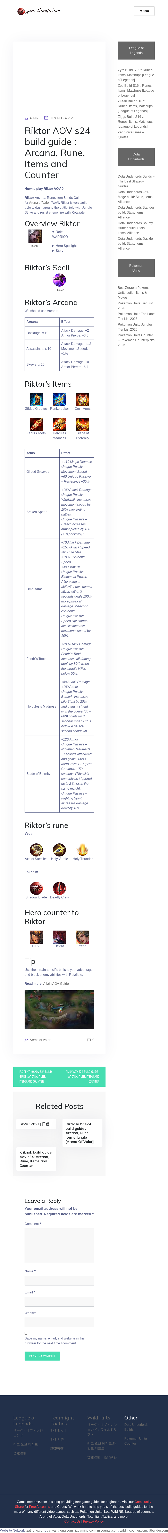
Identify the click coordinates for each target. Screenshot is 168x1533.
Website (30, 1313)
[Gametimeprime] (39, 11)
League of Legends (24, 1421)
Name (30, 1271)
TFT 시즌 (57, 1439)
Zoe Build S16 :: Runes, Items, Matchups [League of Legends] (136, 90)
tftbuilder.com (158, 1530)
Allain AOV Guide (56, 983)
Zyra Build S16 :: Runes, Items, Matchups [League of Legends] (136, 75)
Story (59, 250)
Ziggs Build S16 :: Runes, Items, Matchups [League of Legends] (135, 121)
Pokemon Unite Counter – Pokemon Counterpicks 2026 (136, 340)
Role (59, 232)
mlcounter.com (107, 1530)
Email (30, 1292)
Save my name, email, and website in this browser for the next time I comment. (55, 1341)
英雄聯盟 (19, 1453)
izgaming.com (85, 1530)
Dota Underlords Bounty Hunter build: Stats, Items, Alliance (135, 228)
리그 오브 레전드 (25, 1444)
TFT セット (58, 1430)
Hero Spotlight (66, 246)
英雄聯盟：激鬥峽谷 (102, 1457)
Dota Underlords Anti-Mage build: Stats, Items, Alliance (135, 197)
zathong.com (35, 1530)
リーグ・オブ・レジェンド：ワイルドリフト (102, 1429)
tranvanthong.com (60, 1530)
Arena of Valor (39, 202)
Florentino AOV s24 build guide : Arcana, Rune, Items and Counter (35, 1076)
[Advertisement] (59, 81)
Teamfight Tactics (62, 1421)
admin (34, 118)
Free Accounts (39, 1506)
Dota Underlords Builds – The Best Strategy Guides (136, 181)
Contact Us (72, 1521)
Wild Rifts (98, 1418)
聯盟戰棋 (57, 1448)
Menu (144, 11)
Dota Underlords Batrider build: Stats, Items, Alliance (136, 212)
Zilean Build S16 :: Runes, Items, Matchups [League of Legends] (135, 106)
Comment (33, 1224)
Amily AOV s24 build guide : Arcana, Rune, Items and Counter (82, 1076)
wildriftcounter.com (133, 1530)
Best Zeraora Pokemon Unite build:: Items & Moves (134, 292)
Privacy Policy (93, 1521)
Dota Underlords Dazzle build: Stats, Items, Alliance (135, 243)
